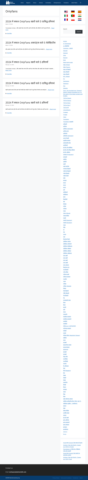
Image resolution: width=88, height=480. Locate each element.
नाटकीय (65, 279)
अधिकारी (65, 124)
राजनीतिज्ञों (65, 361)
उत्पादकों (65, 157)
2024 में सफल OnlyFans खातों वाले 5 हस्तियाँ (27, 62)
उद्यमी (64, 164)
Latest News (74, 2)
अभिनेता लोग (66, 131)
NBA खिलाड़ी (66, 74)
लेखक (64, 375)
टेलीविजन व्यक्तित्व (67, 248)
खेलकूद (64, 204)
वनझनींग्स (65, 382)
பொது (64, 434)
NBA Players (66, 67)
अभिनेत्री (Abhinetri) (68, 135)
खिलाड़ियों (65, 199)
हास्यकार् (65, 427)
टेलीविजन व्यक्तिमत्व (67, 253)
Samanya (65, 83)
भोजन (64, 312)
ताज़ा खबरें (65, 255)
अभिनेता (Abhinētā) (68, 128)
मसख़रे (64, 333)
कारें (64, 190)
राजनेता (64, 363)
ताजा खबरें (65, 260)
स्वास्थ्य (64, 415)
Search (65, 29)
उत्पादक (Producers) (68, 154)
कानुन (64, 182)
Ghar (64, 55)
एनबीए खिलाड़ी (66, 173)
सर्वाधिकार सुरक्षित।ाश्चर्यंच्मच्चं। (70, 403)
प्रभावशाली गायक (67, 300)
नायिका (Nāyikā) (67, 286)
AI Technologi (67, 43)
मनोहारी (64, 330)
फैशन (64, 302)
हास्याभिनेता (65, 429)
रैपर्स (64, 368)
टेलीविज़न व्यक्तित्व (67, 251)
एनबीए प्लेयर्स (65, 175)
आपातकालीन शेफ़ (67, 143)
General (65, 53)
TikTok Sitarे (67, 105)
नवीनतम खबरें (66, 274)
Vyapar (65, 114)
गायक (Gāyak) (66, 213)
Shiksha (65, 88)
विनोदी (64, 384)
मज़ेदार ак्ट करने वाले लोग (69, 326)
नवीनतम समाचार (66, 276)
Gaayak (65, 50)
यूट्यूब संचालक (66, 347)
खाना (64, 197)
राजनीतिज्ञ (65, 359)
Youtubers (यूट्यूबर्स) (68, 121)
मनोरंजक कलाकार (67, 328)
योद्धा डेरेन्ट (65, 356)
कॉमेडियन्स (65, 194)
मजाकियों (65, 323)
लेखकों (64, 377)
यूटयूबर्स (64, 342)
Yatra (64, 117)
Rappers (28, 2)
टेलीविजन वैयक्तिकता (67, 246)
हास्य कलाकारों (66, 422)
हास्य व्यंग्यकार (66, 424)
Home (22, 2)
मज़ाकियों (65, 321)
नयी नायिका (65, 272)
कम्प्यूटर (65, 180)
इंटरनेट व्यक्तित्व (66, 152)
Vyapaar (65, 112)
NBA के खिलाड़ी (66, 69)
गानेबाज (64, 208)
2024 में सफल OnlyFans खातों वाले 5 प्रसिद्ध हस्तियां (30, 21)
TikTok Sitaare (67, 98)
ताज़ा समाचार (66, 265)
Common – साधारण (68, 48)
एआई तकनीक (66, 166)
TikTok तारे (66, 107)
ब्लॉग (64, 309)
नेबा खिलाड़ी (65, 295)
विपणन (64, 387)
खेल (64, 201)
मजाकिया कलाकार (67, 316)
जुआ (64, 236)
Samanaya (66, 81)
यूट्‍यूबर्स (64, 354)
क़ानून (64, 185)
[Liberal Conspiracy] (10, 2)
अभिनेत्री (65, 133)
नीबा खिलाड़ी (66, 290)
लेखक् (64, 380)
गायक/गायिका (66, 215)
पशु (64, 298)
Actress (41, 2)
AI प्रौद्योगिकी (66, 46)
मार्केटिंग (65, 337)
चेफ (64, 232)
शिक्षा (64, 394)
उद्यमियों (64, 161)
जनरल (64, 234)
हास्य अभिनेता (66, 420)
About (81, 477)
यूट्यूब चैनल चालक (67, 345)
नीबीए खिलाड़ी (66, 293)
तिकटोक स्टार (66, 267)
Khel (64, 60)
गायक (64, 211)
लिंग (64, 373)
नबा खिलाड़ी (65, 269)
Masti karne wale (68, 62)
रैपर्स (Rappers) (67, 370)
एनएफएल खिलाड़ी (66, 168)
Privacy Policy (56, 477)
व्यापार (64, 391)
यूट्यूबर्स (64, 352)
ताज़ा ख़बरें (65, 258)
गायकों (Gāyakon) (67, 222)
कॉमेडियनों (65, 192)
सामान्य (64, 406)
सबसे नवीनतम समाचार (68, 399)
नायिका (64, 283)
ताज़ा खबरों (65, 262)
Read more (49, 49)
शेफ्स (64, 396)
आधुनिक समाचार (66, 140)
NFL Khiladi (66, 76)
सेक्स (64, 408)
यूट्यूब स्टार (65, 349)
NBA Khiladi (66, 64)
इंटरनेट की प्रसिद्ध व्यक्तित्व (69, 150)
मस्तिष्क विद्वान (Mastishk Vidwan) (71, 335)
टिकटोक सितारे (66, 239)
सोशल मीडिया (9, 33)
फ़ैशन (64, 305)
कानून (64, 187)
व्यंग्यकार (65, 389)
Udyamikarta (66, 110)
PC (64, 79)
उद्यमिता (65, 159)
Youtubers (66, 2)
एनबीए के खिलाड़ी (66, 171)
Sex (64, 86)
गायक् (64, 225)
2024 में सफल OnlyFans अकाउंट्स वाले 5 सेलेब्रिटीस (30, 42)
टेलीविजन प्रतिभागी (67, 244)
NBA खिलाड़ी (66, 72)
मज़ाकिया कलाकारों (67, 319)
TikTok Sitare (66, 103)
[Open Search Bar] (80, 2)
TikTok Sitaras (67, 100)
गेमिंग (64, 227)
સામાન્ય (65, 431)
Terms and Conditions (66, 477)
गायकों (64, 218)
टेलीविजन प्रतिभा (67, 241)
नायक (64, 281)
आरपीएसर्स (65, 145)
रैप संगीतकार (66, 366)
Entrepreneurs (57, 2)
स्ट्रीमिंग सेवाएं (66, 413)
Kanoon (65, 57)
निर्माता (64, 288)
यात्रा (64, 340)
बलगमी (64, 307)
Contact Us (75, 477)
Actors (34, 2)
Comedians (48, 2)
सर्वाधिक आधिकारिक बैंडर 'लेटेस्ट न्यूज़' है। (72, 401)
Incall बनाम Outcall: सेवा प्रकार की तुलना (72, 442)
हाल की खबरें (66, 417)
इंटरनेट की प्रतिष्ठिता (67, 147)
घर (63, 229)
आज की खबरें (66, 138)
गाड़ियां (64, 206)
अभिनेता (65, 126)
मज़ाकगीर (65, 314)
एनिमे (64, 178)
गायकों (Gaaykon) (67, 220)
